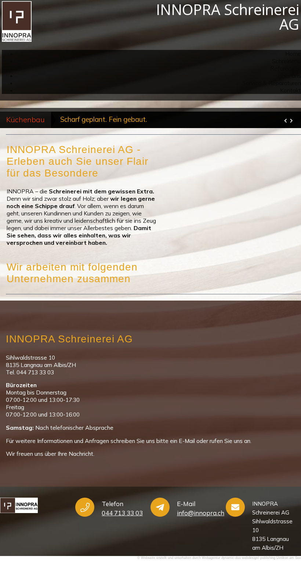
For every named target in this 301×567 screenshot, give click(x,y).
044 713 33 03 (122, 513)
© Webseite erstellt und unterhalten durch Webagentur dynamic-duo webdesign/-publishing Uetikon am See (219, 558)
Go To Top (272, 523)
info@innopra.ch (200, 513)
